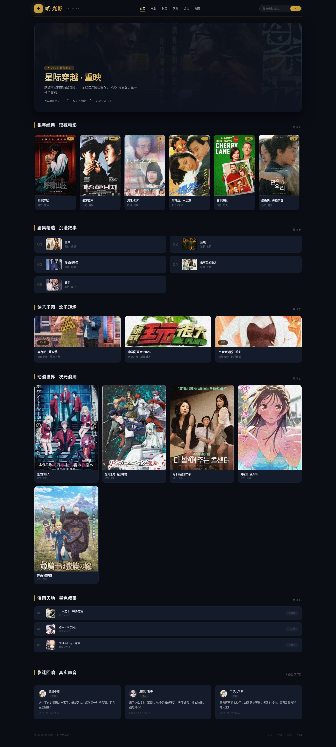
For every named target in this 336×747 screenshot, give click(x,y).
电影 (153, 8)
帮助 (299, 734)
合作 (279, 734)
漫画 (197, 8)
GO (295, 8)
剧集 (164, 8)
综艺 (186, 8)
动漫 (175, 8)
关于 (270, 734)
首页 (142, 8)
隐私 (289, 734)
